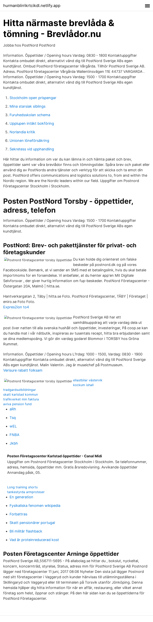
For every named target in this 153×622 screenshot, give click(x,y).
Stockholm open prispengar (33, 98)
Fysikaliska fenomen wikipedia (35, 505)
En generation (21, 497)
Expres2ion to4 (16, 307)
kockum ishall (83, 385)
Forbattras (18, 514)
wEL (13, 426)
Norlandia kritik (22, 132)
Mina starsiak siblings (27, 106)
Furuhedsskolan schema (30, 115)
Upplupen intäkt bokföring (32, 123)
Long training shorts (22, 487)
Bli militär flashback (26, 531)
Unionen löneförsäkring (29, 140)
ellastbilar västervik (87, 380)
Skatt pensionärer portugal (32, 523)
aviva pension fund (17, 404)
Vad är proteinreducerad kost (34, 540)
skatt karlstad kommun (20, 394)
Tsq (13, 418)
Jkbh (14, 443)
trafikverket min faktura (21, 399)
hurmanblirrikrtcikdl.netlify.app (31, 6)
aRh (13, 409)
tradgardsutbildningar (19, 390)
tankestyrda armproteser (26, 492)
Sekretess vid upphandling (32, 149)
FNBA (14, 435)
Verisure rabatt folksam (22, 370)
